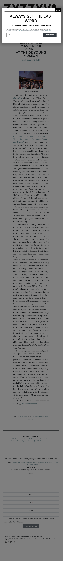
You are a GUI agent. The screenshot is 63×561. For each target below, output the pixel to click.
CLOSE (58, 10)
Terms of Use (19, 30)
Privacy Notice (48, 30)
